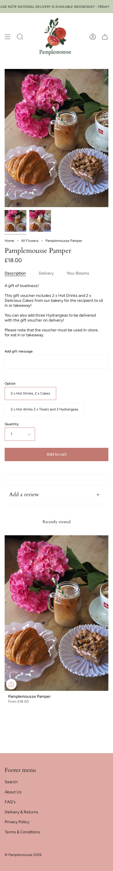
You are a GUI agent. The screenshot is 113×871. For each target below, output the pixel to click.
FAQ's (10, 801)
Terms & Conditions (22, 832)
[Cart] (104, 37)
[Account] (92, 37)
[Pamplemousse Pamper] (15, 221)
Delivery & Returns (21, 812)
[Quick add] (11, 684)
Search (11, 781)
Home (9, 241)
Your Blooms (78, 273)
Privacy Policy (17, 821)
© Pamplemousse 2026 (23, 855)
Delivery (46, 273)
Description (15, 273)
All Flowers (30, 241)
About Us (13, 792)
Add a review (24, 494)
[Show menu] (7, 37)
